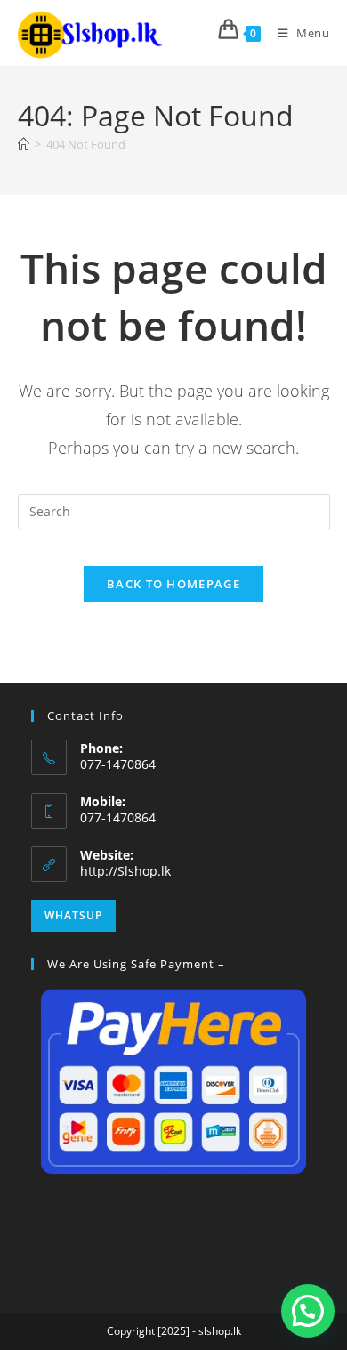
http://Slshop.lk (125, 870)
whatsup (73, 915)
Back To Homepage (173, 584)
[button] (308, 1311)
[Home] (23, 144)
